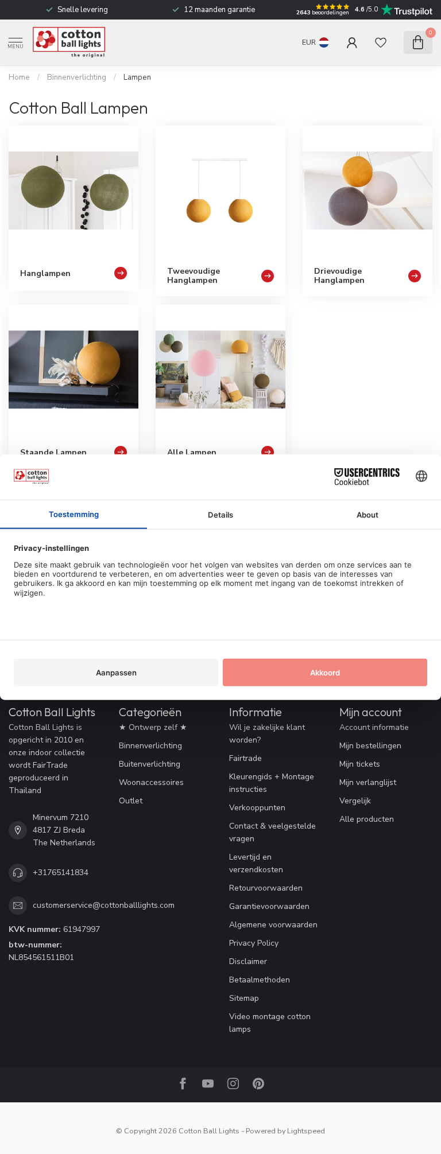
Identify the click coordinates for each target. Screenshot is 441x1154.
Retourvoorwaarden (266, 888)
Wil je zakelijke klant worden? (267, 733)
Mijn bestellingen (370, 745)
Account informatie (374, 727)
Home (19, 77)
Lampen (137, 77)
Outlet (130, 800)
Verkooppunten (257, 807)
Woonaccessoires (151, 782)
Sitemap (244, 998)
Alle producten (366, 819)
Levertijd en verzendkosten (256, 863)
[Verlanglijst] (380, 42)
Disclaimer (248, 961)
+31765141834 (60, 872)
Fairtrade (245, 758)
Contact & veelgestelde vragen (272, 832)
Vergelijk (355, 800)
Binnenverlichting (76, 77)
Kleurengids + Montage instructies (271, 783)
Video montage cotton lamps (270, 1023)
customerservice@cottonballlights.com (104, 905)
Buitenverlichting (149, 764)
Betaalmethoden (259, 979)
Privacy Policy (253, 943)
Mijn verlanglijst (367, 782)
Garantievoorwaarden (269, 906)
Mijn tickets (359, 764)
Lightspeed (306, 1131)
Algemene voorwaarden (273, 924)
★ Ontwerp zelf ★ (153, 727)
